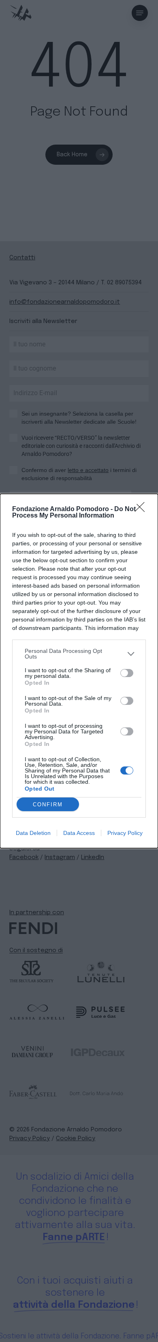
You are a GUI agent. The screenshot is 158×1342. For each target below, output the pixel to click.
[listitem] (79, 653)
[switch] (126, 673)
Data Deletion (33, 833)
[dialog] (79, 671)
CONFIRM (48, 804)
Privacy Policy (125, 833)
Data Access (79, 833)
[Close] (142, 509)
